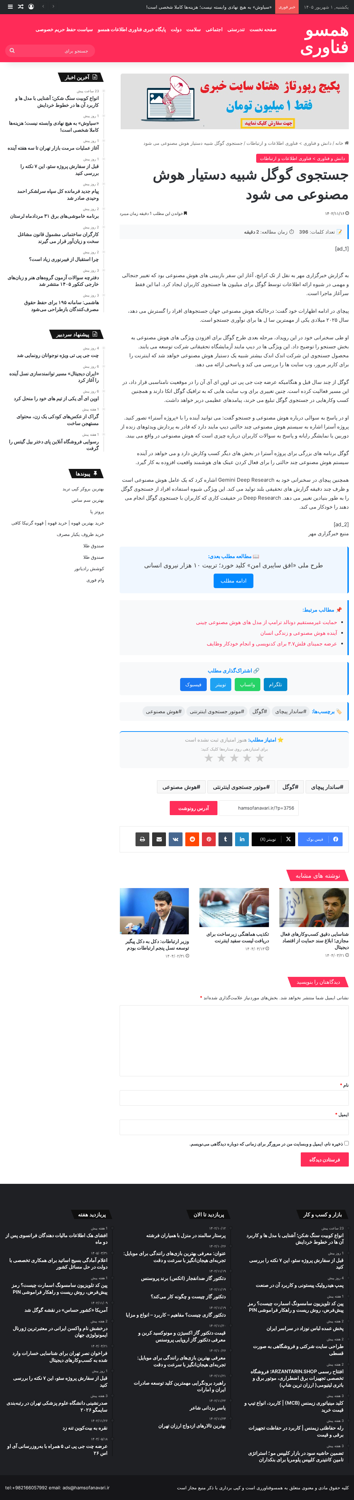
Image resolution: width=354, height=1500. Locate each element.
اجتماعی (214, 29)
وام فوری (95, 580)
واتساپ (247, 684)
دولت (176, 29)
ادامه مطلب (233, 580)
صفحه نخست (263, 29)
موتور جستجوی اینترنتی (239, 786)
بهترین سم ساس (88, 500)
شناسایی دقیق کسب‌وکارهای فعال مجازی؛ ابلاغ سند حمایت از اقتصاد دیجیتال (314, 940)
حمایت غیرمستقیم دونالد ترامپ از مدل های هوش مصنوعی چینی (266, 622)
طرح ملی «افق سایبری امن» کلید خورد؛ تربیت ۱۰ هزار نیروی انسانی (233, 565)
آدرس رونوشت (193, 808)
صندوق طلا (93, 545)
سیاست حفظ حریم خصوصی (64, 29)
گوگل (288, 786)
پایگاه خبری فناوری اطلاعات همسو (132, 29)
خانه (340, 143)
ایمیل (342, 1114)
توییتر (220, 684)
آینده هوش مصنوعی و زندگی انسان (298, 633)
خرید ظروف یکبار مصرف (80, 534)
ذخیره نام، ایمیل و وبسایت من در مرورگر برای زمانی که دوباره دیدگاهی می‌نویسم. (266, 1144)
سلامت (193, 29)
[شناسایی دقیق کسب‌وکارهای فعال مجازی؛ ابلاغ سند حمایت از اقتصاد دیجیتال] (314, 907)
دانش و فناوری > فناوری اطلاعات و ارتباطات (289, 143)
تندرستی (236, 29)
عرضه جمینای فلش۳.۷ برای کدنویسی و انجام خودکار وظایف (271, 643)
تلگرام (275, 684)
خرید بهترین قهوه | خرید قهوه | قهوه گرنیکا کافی (57, 523)
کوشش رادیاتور (89, 568)
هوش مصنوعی (179, 786)
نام (344, 1085)
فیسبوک (193, 684)
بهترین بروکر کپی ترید (83, 488)
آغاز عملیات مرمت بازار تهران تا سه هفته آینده (227, 7)
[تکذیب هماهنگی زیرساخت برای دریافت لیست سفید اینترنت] (234, 907)
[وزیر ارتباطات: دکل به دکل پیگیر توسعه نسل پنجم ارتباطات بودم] (154, 911)
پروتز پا (97, 511)
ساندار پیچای (325, 786)
